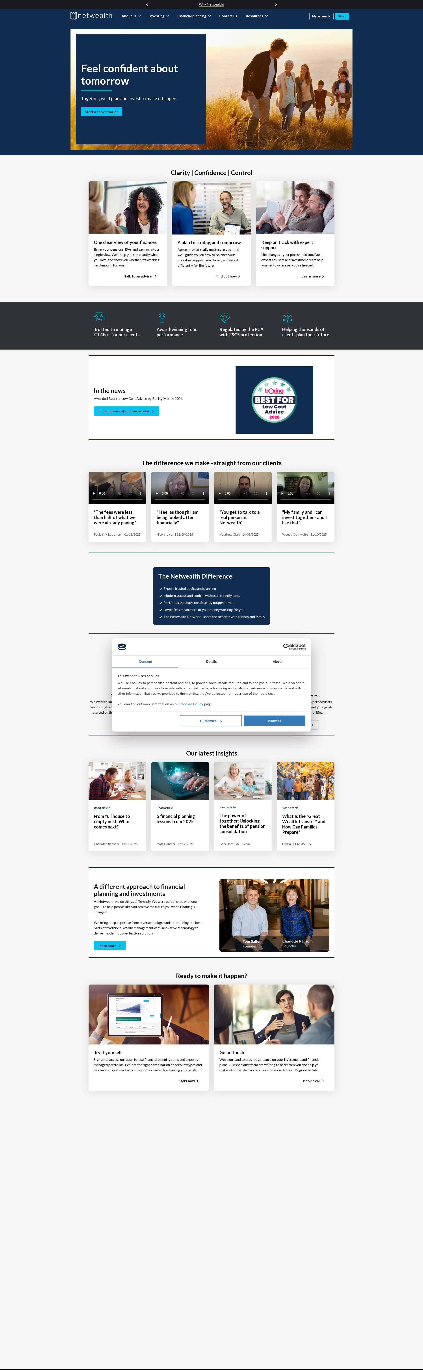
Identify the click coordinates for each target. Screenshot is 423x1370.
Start (342, 16)
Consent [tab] (145, 661)
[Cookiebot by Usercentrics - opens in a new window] (286, 647)
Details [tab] (211, 661)
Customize (208, 721)
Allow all (274, 721)
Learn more (311, 276)
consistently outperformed (214, 602)
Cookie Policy (192, 704)
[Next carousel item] (276, 4)
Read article (102, 808)
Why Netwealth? (211, 4)
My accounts (321, 16)
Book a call (312, 1081)
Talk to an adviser (138, 276)
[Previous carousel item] (147, 4)
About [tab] (277, 661)
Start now (187, 1081)
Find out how (226, 276)
